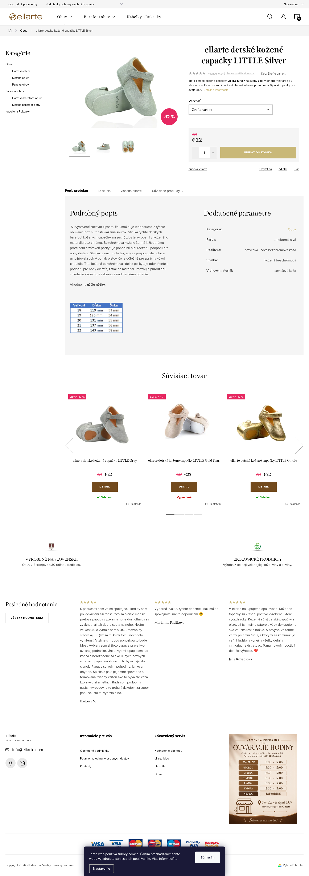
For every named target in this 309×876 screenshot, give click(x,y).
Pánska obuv (20, 84)
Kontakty (85, 766)
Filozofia (159, 766)
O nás (158, 774)
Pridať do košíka (258, 152)
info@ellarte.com (27, 749)
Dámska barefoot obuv (27, 98)
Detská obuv (20, 78)
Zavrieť (218, 167)
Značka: (198, 169)
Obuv (9, 64)
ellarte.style (22, 763)
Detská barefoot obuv (26, 105)
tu (175, 858)
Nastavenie (101, 868)
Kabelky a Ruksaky (17, 111)
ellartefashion (10, 763)
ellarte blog (161, 758)
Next (299, 445)
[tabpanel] (104, 450)
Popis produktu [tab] (76, 190)
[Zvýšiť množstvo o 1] (213, 152)
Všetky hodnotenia (27, 618)
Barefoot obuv (14, 91)
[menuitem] (64, 16)
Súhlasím (208, 857)
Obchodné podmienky (22, 4)
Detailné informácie (215, 90)
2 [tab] (179, 514)
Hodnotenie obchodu (168, 751)
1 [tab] (170, 514)
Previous (69, 445)
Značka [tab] (131, 190)
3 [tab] (189, 514)
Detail (104, 487)
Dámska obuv (21, 71)
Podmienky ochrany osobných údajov (70, 4)
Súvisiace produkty (166, 190)
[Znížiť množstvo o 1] (195, 152)
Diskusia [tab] (104, 190)
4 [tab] (198, 514)
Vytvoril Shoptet (293, 865)
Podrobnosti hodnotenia (241, 73)
